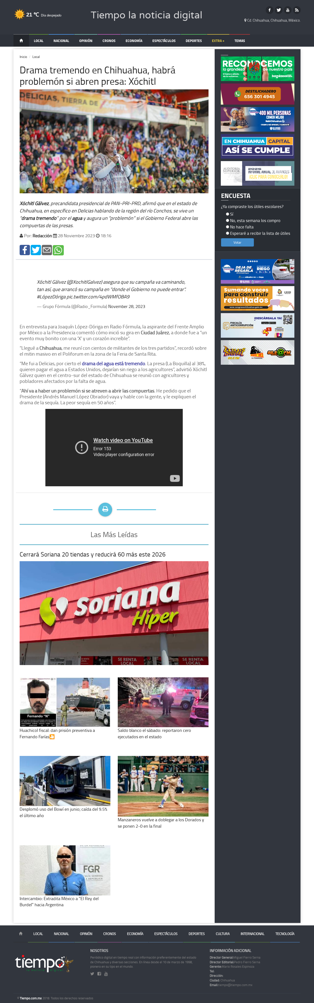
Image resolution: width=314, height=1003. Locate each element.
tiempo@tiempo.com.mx (231, 985)
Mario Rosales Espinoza (232, 966)
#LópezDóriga (51, 296)
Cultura (223, 933)
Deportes (194, 40)
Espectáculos (164, 40)
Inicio (23, 56)
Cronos (109, 40)
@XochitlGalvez (84, 281)
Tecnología (284, 933)
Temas (240, 40)
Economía (134, 40)
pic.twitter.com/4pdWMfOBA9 (97, 296)
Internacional (252, 933)
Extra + (218, 40)
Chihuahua (222, 980)
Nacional (61, 40)
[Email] (47, 249)
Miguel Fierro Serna (235, 957)
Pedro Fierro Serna (235, 962)
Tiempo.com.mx (31, 998)
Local (38, 40)
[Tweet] (36, 249)
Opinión (85, 40)
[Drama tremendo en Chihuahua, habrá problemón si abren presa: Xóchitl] (25, 249)
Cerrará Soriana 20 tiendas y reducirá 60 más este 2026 (93, 554)
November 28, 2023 (126, 306)
